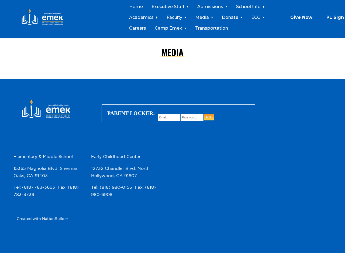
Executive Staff (168, 6)
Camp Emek (169, 28)
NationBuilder (55, 218)
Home (136, 6)
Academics (142, 17)
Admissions (210, 6)
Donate (230, 17)
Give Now (301, 17)
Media (202, 17)
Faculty (175, 17)
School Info (249, 6)
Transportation (211, 28)
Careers (137, 28)
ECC (256, 17)
